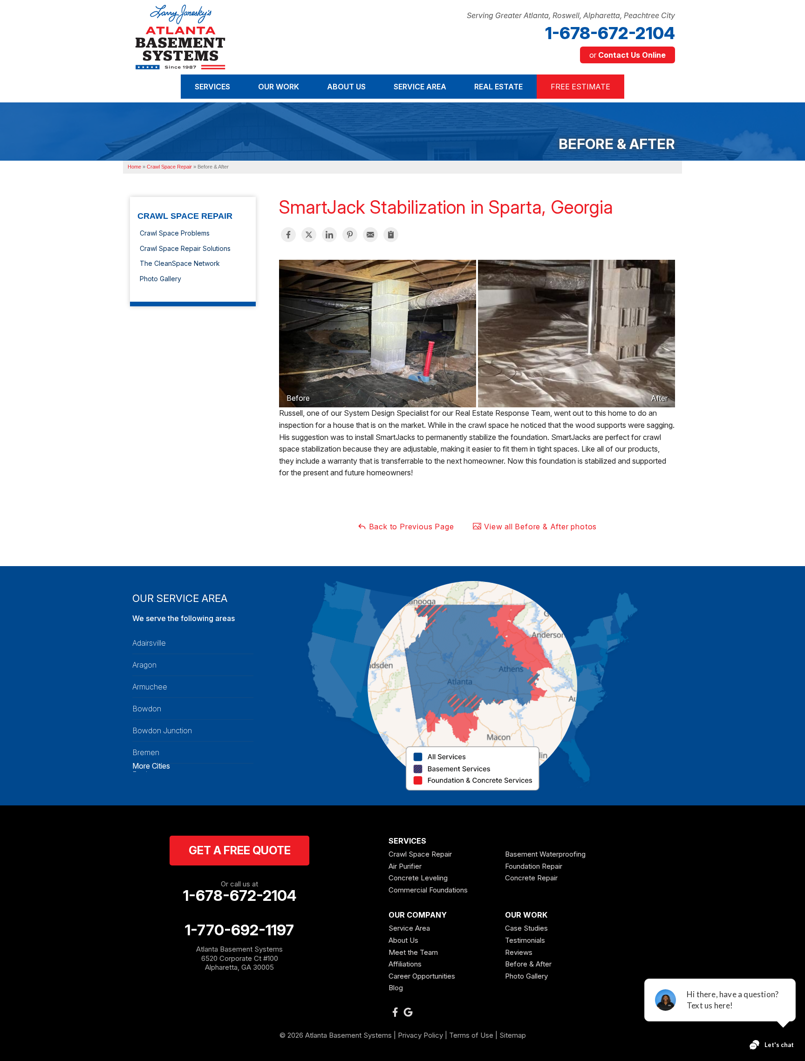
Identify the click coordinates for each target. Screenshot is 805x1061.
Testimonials (525, 940)
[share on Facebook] (288, 234)
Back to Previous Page (410, 526)
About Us (403, 940)
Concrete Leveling (418, 877)
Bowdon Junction (162, 730)
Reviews (518, 952)
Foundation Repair (533, 866)
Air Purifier (405, 866)
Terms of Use (471, 1035)
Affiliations (405, 964)
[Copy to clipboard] (390, 234)
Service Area (409, 928)
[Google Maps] (408, 1012)
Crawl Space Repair (184, 216)
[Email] (370, 234)
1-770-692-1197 (239, 930)
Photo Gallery (160, 279)
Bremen (145, 752)
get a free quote (240, 850)
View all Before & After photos (539, 526)
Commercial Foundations (428, 889)
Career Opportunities (422, 976)
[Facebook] (395, 1012)
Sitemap (512, 1035)
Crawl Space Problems (175, 233)
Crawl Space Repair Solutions (185, 248)
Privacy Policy (420, 1035)
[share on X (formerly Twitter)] (308, 234)
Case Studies (526, 928)
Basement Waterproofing (545, 854)
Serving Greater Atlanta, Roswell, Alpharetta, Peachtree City (571, 15)
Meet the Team (413, 952)
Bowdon (146, 708)
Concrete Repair (531, 877)
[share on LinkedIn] (329, 234)
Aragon (144, 664)
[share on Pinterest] (349, 234)
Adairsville (149, 643)
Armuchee (149, 686)
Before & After (528, 964)
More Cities (151, 765)
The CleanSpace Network (180, 263)
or (627, 55)
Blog (396, 987)
